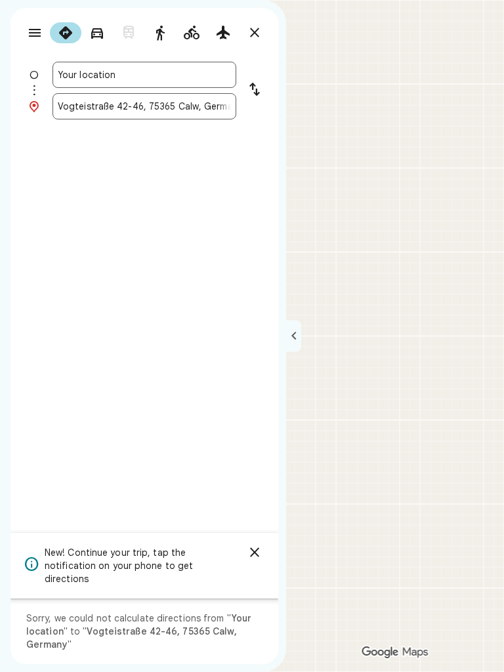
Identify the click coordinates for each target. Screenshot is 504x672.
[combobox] (144, 75)
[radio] (65, 33)
